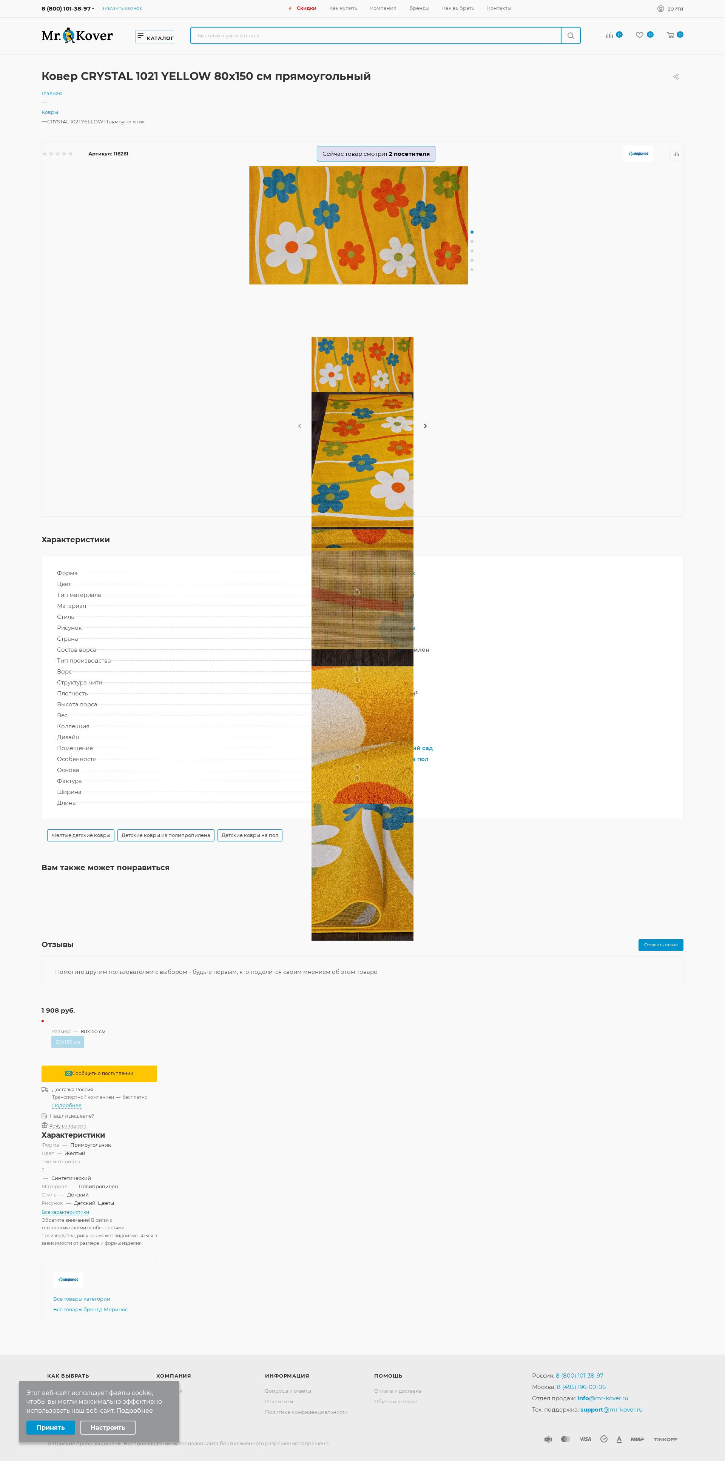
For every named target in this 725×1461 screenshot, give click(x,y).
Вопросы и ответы (288, 1391)
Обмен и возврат (396, 1401)
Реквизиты (279, 1401)
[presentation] (299, 426)
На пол (418, 759)
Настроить (108, 1427)
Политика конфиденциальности (306, 1412)
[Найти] (570, 35)
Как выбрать (68, 1376)
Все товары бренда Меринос (90, 1309)
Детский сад (413, 748)
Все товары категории (81, 1299)
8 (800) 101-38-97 (66, 8)
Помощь (388, 1376)
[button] (472, 232)
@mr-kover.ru (602, 1398)
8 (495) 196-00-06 (581, 1386)
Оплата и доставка (398, 1391)
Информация (287, 1376)
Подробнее (67, 1105)
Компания (173, 1376)
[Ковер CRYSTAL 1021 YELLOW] (362, 225)
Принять (51, 1427)
